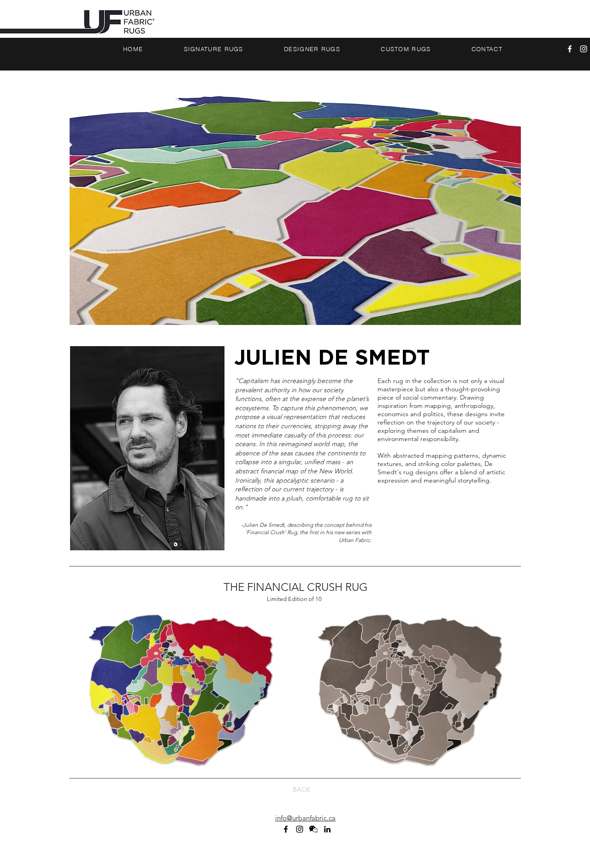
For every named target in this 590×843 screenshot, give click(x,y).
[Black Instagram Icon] (299, 829)
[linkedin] (327, 829)
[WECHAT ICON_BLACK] (313, 829)
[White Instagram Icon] (583, 48)
